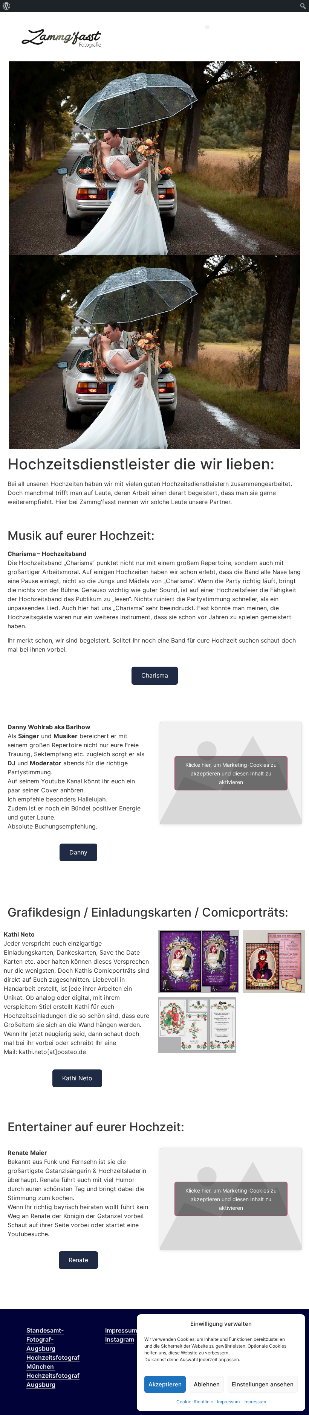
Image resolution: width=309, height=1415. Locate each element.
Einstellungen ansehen (263, 1384)
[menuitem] (6, 6)
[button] (207, 27)
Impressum (228, 1401)
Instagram (119, 1339)
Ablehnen (207, 1384)
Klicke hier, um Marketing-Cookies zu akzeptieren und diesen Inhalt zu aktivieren (231, 773)
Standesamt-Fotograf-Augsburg (45, 1339)
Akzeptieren (165, 1384)
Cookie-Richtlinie (194, 1401)
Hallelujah (92, 799)
